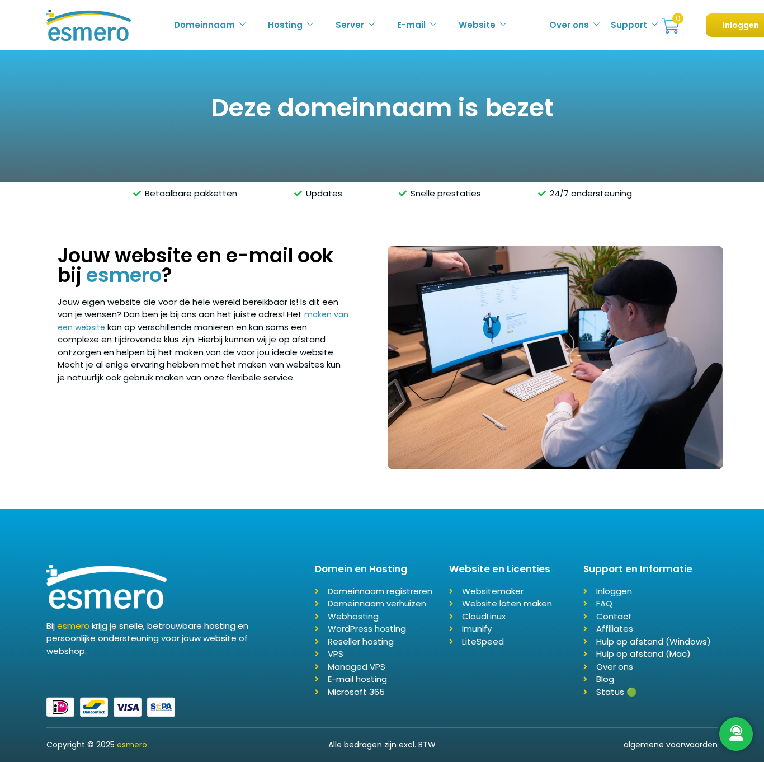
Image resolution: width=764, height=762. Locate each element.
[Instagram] (77, 675)
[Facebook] (50, 675)
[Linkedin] (64, 675)
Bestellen (670, 26)
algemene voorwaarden (671, 744)
